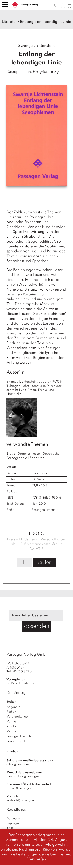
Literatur (9, 22)
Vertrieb (12, 731)
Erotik (10, 453)
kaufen (44, 562)
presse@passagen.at (20, 788)
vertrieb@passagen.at (22, 800)
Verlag (11, 721)
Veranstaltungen (17, 716)
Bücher (11, 701)
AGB (9, 828)
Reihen (11, 711)
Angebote (13, 707)
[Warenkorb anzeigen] (69, 5)
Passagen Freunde (19, 736)
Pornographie (16, 458)
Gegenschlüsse (28, 453)
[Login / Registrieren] (63, 5)
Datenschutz (14, 818)
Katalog (12, 726)
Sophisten (37, 458)
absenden (36, 626)
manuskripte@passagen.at (24, 776)
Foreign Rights (16, 741)
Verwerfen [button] (36, 859)
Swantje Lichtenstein (36, 46)
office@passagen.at (19, 764)
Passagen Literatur (45, 509)
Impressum (13, 823)
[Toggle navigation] (5, 4)
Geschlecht (50, 453)
